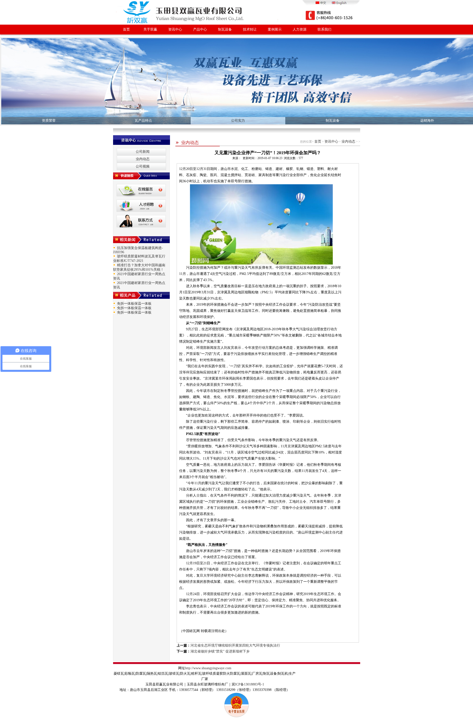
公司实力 (238, 120)
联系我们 (324, 29)
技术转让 (250, 29)
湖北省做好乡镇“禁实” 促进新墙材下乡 (220, 651)
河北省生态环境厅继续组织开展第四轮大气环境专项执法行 (235, 645)
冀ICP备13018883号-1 (248, 684)
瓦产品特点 (143, 120)
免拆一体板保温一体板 (134, 303)
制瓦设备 (225, 29)
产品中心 (200, 29)
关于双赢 (150, 29)
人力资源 (299, 29)
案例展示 (275, 29)
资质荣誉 (49, 120)
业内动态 (190, 142)
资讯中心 (175, 29)
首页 (126, 29)
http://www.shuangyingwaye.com (208, 668)
